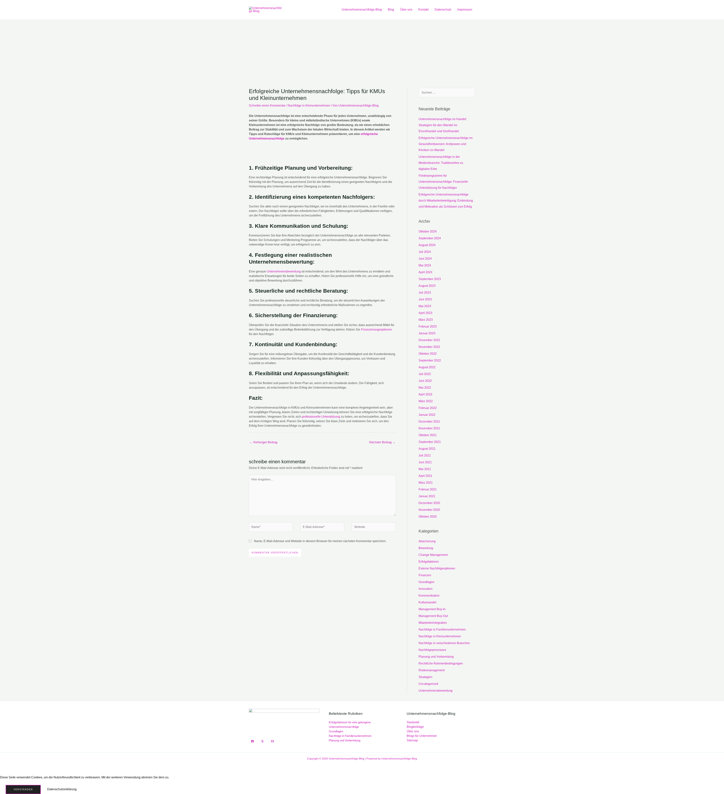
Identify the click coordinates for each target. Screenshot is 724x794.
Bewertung (426, 548)
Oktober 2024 (428, 231)
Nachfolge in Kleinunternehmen (309, 105)
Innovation (426, 588)
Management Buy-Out (433, 616)
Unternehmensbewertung (284, 271)
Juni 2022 (425, 380)
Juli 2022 (425, 374)
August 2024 (427, 245)
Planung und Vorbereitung (436, 656)
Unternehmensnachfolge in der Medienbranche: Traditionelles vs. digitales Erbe (441, 162)
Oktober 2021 (428, 435)
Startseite (413, 722)
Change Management (433, 554)
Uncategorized (428, 683)
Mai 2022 (425, 387)
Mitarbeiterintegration (433, 622)
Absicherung (427, 541)
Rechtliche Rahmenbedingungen (441, 663)
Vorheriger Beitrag (263, 442)
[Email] (272, 741)
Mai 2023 (425, 306)
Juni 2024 (425, 258)
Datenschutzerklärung (62, 789)
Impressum (464, 9)
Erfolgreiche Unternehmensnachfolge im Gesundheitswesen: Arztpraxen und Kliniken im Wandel (445, 144)
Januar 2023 (427, 333)
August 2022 (427, 367)
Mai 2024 (425, 265)
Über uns (406, 9)
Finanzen (425, 575)
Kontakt (423, 9)
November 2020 (429, 509)
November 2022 (429, 346)
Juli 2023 (425, 292)
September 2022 (430, 360)
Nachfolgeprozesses (432, 649)
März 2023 (426, 319)
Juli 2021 (425, 455)
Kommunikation (429, 595)
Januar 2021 (427, 496)
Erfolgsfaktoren (429, 561)
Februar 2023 (428, 326)
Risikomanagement (432, 670)
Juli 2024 (425, 251)
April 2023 (425, 313)
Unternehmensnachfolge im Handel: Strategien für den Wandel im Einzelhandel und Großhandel (443, 125)
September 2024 (430, 238)
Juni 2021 (425, 462)
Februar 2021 (428, 489)
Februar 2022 (428, 408)
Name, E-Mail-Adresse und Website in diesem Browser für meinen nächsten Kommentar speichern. (320, 541)
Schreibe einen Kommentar (267, 105)
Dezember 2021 (429, 421)
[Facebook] (252, 741)
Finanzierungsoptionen (376, 329)
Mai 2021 (425, 469)
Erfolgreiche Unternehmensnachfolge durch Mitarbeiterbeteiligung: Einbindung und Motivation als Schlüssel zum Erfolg (446, 200)
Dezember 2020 (429, 503)
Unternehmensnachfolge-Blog (362, 9)
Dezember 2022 (429, 340)
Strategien (425, 677)
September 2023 (430, 279)
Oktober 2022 (428, 353)
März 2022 (426, 401)
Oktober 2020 (428, 516)
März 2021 (426, 482)
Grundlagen (426, 582)
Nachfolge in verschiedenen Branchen (444, 643)
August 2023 (427, 285)
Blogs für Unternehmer (422, 735)
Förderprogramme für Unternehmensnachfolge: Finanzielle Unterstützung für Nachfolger (443, 181)
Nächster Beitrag (382, 442)
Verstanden (23, 789)
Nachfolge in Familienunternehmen (442, 629)
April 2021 (425, 475)
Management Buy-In (432, 609)
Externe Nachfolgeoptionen (437, 568)
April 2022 (425, 394)
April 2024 (425, 272)
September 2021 (430, 441)
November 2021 (429, 428)
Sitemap (412, 740)
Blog (391, 9)
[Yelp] (262, 741)
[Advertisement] (362, 47)
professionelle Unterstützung (321, 416)
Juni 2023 (425, 299)
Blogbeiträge (415, 726)
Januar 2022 (427, 414)
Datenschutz (443, 9)
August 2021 (427, 448)
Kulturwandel (427, 602)
